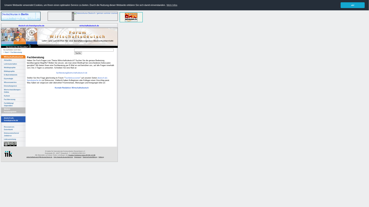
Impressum (77, 157)
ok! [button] (352, 5)
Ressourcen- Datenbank (9, 128)
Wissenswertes (10, 82)
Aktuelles (8, 60)
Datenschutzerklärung (90, 157)
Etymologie (8, 78)
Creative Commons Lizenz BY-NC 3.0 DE (81, 155)
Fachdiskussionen (72, 78)
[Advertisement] (131, 67)
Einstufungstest (10, 86)
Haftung (101, 157)
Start (7, 52)
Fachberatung (16, 52)
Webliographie (10, 67)
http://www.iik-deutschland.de (63, 157)
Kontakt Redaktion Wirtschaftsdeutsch (72, 88)
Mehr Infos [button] (172, 5)
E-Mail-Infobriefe (10, 75)
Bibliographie (9, 71)
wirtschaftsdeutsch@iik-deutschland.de (39, 157)
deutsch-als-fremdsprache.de (31, 26)
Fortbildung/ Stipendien (9, 104)
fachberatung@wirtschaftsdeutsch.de (71, 73)
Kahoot (7, 96)
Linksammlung (10, 139)
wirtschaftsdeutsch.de (89, 26)
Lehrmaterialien (10, 64)
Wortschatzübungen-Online (12, 91)
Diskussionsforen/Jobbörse (11, 134)
